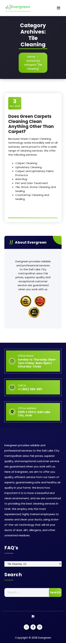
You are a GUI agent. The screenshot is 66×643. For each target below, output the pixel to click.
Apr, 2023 (15, 103)
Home (31, 56)
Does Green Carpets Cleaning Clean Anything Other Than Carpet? (31, 123)
